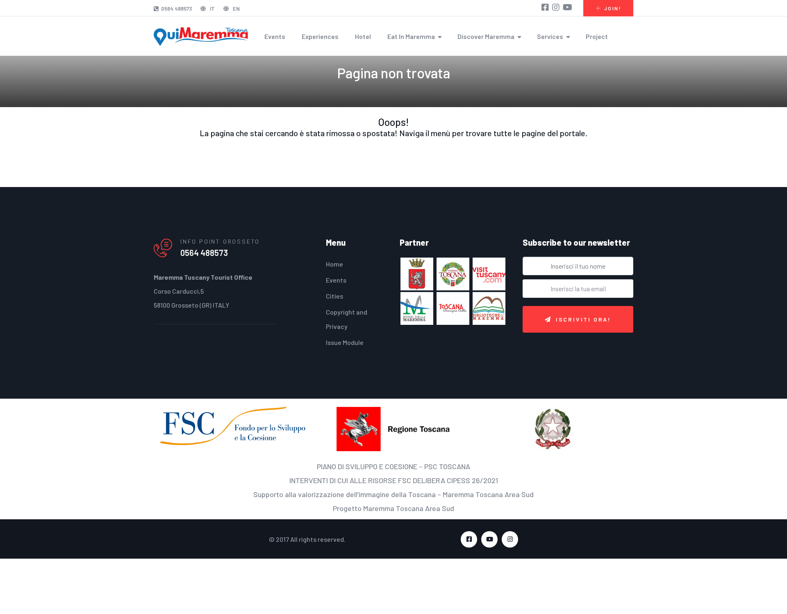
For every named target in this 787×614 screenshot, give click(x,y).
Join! (612, 8)
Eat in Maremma (411, 36)
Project (597, 36)
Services (550, 36)
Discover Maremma (485, 36)
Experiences (320, 36)
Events (274, 36)
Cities (334, 296)
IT (212, 8)
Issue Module (345, 342)
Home (334, 264)
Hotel (363, 36)
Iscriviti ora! (583, 319)
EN (236, 8)
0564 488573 (176, 8)
